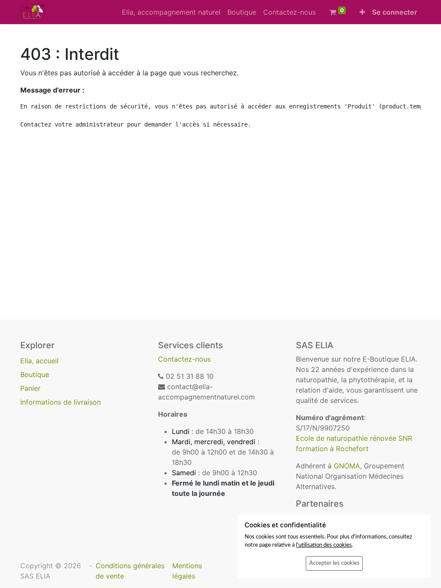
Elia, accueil (39, 360)
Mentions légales (187, 570)
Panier (30, 388)
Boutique (34, 374)
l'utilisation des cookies (324, 545)
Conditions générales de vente (130, 570)
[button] (362, 12)
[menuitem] (171, 12)
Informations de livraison (60, 402)
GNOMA (347, 465)
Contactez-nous (184, 359)
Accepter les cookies (334, 563)
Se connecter (394, 12)
